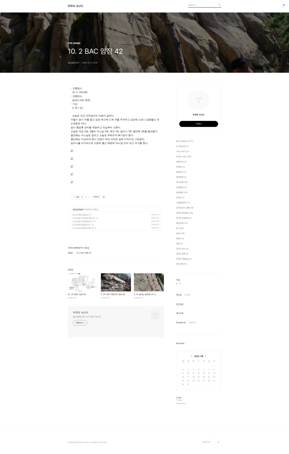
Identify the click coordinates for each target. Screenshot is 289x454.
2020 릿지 (182, 249)
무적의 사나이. (76, 6)
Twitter (192, 322)
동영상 (181, 172)
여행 (179, 243)
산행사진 (181, 162)
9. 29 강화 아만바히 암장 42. (83, 218)
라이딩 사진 (183, 156)
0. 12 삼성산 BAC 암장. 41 (83, 228)
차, (180, 283)
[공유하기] (82, 197)
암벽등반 (182, 192)
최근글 (179, 295)
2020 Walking (184, 259)
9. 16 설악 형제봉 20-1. (81, 224)
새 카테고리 (182, 146)
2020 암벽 (182, 254)
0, (177, 283)
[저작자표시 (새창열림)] (103, 197)
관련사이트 (206, 442)
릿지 (180, 228)
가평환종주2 (183, 202)
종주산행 (181, 264)
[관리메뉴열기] (283, 5)
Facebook (181, 322)
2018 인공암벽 (184, 218)
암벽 (180, 233)
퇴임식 (180, 238)
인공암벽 (181, 187)
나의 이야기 (182, 151)
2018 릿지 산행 (185, 208)
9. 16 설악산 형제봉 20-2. (82, 221)
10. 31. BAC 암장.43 (80, 214)
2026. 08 (198, 356)
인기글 (187, 295)
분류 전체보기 (184, 141)
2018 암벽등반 (78, 209)
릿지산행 (182, 182)
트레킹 (180, 167)
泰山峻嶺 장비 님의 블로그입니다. (87, 316)
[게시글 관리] (86, 197)
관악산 (180, 197)
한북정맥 (181, 177)
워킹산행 (182, 223)
